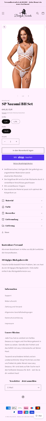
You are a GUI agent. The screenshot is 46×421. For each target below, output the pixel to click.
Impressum (9, 323)
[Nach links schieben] (17, 96)
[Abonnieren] (38, 387)
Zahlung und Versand (13, 307)
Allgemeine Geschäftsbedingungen (19, 312)
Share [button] (7, 232)
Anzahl (4, 137)
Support (8, 295)
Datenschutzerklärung (14, 318)
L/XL (15, 121)
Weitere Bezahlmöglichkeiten (23, 163)
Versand (4, 113)
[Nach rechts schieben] (28, 96)
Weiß (6, 131)
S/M (5, 121)
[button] (3, 13)
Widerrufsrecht (11, 301)
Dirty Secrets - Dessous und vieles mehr (20, 416)
